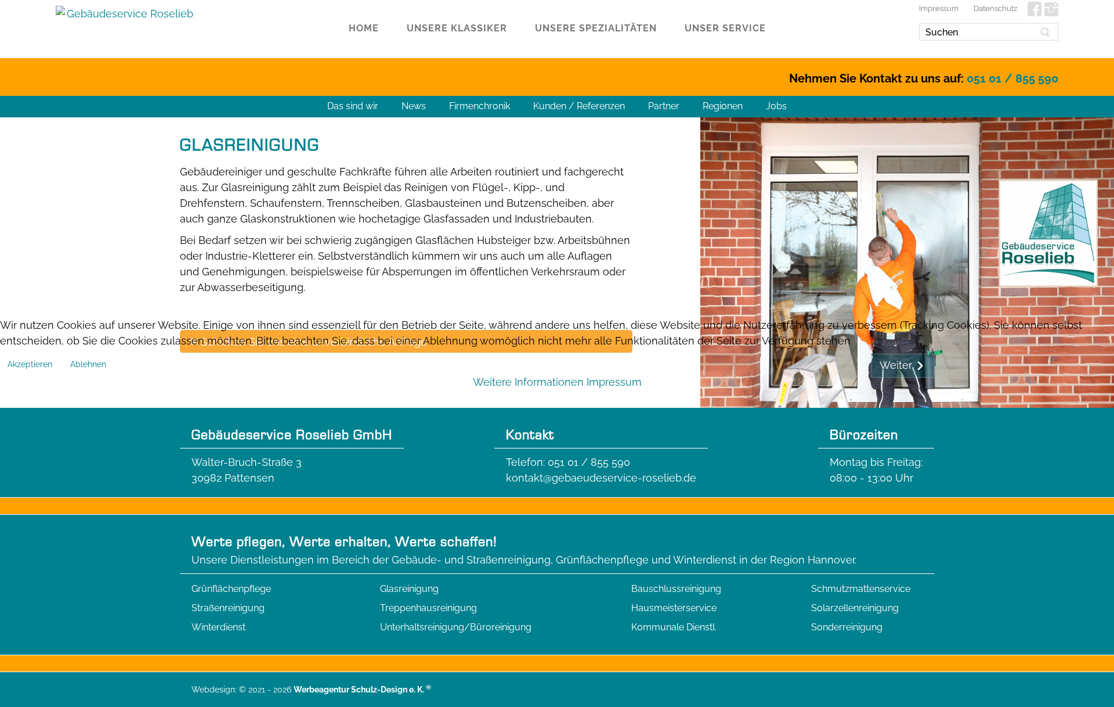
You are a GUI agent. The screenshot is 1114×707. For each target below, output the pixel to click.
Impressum (614, 382)
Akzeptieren (30, 364)
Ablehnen (88, 364)
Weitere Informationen (528, 382)
